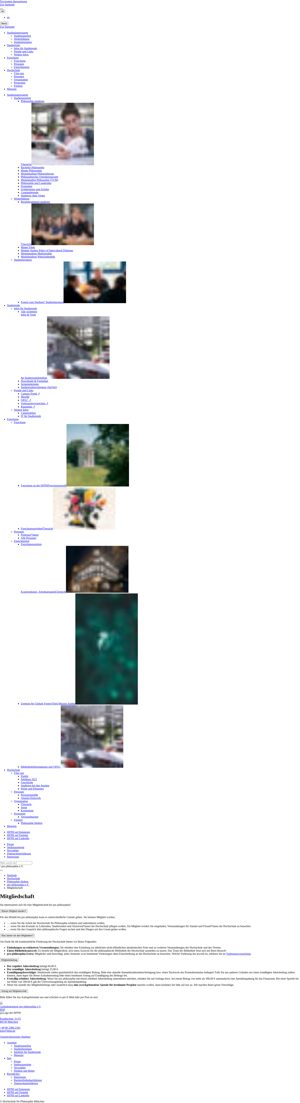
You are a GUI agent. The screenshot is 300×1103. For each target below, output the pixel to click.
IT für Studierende (31, 416)
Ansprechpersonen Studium (15, 1036)
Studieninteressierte (17, 32)
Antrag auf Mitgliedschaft (14, 991)
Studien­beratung (23, 42)
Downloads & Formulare (34, 381)
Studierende (13, 45)
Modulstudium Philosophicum (37, 173)
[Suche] (1, 8)
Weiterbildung (21, 39)
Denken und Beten (24, 1070)
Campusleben (28, 412)
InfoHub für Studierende (27, 1052)
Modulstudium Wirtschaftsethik (38, 256)
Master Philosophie (31, 170)
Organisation (21, 79)
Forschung (13, 57)
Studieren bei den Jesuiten (35, 785)
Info (9, 1058)
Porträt (24, 776)
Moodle (25, 396)
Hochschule (13, 70)
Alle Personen (28, 537)
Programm (19, 82)
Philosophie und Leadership (36, 183)
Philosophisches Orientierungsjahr (39, 176)
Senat (24, 807)
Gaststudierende (29, 192)
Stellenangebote (15, 847)
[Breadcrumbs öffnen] (1, 870)
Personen (19, 64)
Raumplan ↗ (28, 406)
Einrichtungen (21, 67)
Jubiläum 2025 (29, 779)
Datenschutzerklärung (19, 853)
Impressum (13, 856)
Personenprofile (29, 794)
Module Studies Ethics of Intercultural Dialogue (47, 250)
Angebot (11, 1042)
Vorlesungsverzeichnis (238, 953)
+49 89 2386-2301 (10, 1027)
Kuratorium (27, 810)
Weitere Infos (21, 54)
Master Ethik (28, 247)
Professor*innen (30, 534)
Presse (10, 844)
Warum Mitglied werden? (13, 911)
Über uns (19, 73)
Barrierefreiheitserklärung (28, 1080)
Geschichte (27, 782)
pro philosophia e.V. (18, 884)
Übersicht (26, 804)
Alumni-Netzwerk (31, 798)
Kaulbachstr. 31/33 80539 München (10, 1020)
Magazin (11, 89)
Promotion (26, 186)
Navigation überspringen (13, 1)
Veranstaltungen (29, 816)
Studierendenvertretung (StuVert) (39, 387)
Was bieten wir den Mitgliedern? (17, 935)
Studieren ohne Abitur (33, 195)
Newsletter (13, 850)
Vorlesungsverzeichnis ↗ (34, 403)
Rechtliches (13, 1073)
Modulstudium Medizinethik (36, 253)
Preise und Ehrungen (32, 788)
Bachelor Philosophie (32, 167)
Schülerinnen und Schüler (35, 189)
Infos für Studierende (25, 48)
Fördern (18, 85)
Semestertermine (30, 384)
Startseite (12, 875)
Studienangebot (22, 35)
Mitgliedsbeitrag (9, 960)
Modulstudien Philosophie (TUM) (39, 179)
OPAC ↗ (26, 400)
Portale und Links (23, 51)
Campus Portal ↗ (30, 393)
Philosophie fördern (31, 823)
